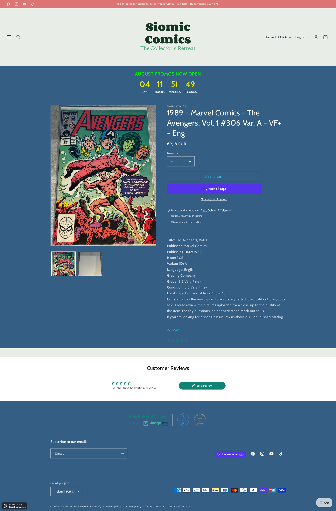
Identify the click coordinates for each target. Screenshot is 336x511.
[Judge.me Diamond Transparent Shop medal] (183, 419)
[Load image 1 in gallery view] (64, 264)
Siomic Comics (68, 506)
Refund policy (113, 506)
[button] (9, 37)
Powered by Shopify (89, 506)
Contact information (180, 506)
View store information (186, 222)
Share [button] (176, 330)
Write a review (202, 385)
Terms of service (154, 506)
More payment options (214, 199)
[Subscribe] (122, 454)
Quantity (172, 153)
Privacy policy (133, 506)
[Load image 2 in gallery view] (90, 264)
